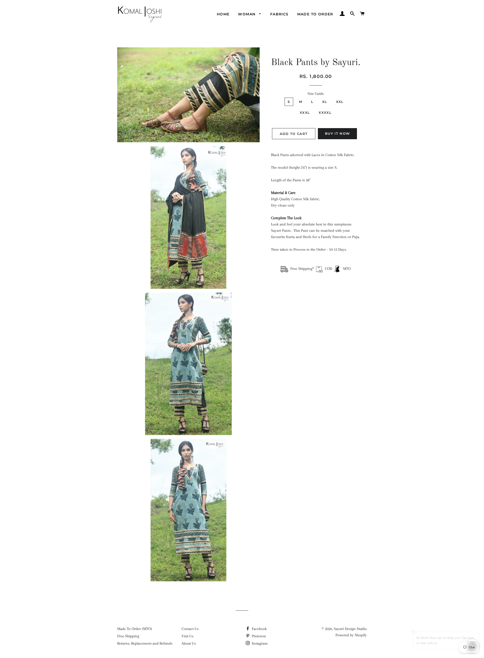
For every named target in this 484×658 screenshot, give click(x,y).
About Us (189, 643)
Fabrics (279, 14)
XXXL (305, 112)
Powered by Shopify (351, 635)
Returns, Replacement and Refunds (144, 643)
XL (324, 102)
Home (223, 14)
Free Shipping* (302, 268)
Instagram (259, 643)
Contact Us (190, 628)
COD (328, 268)
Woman (247, 14)
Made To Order (315, 14)
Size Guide (316, 93)
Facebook (259, 628)
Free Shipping (128, 636)
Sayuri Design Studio (350, 628)
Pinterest (258, 636)
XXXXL (325, 112)
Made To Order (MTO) (134, 628)
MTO (346, 268)
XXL (340, 102)
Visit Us (187, 636)
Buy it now (337, 133)
